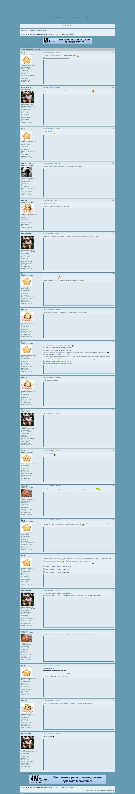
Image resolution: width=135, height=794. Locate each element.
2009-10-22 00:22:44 (54, 87)
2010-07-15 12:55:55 (54, 450)
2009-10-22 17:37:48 (54, 128)
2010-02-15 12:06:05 (54, 309)
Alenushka (24, 486)
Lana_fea (24, 200)
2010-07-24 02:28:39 (54, 519)
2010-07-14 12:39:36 (54, 342)
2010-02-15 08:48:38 (54, 233)
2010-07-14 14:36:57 (54, 377)
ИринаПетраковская (27, 163)
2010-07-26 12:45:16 (54, 733)
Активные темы (67, 25)
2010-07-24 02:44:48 (54, 555)
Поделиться (46, 52)
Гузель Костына (26, 87)
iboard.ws (97, 790)
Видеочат (103, 790)
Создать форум (89, 790)
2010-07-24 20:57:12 (54, 631)
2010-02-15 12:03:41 (54, 274)
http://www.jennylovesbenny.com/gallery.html (54, 670)
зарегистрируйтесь (42, 30)
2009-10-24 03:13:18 (54, 163)
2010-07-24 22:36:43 (54, 665)
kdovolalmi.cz (110, 790)
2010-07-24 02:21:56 (54, 485)
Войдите (32, 30)
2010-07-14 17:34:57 (54, 410)
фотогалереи (50, 34)
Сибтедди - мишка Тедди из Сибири (33, 34)
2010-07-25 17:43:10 (54, 700)
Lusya (23, 52)
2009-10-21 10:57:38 (54, 52)
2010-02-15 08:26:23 (54, 200)
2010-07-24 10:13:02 (54, 590)
